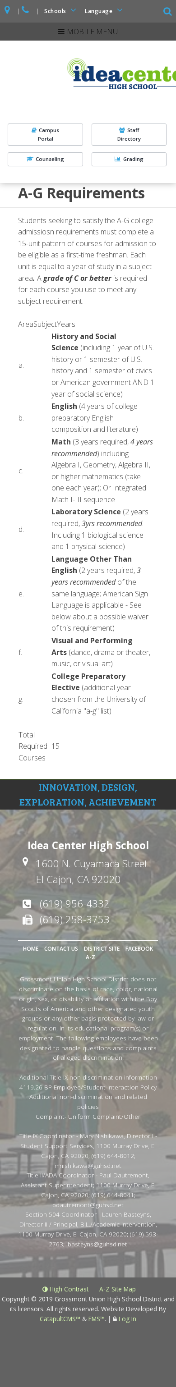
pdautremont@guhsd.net (88, 1204)
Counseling (50, 159)
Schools (56, 11)
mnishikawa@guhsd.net (88, 1165)
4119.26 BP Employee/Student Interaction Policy (88, 1087)
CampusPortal (49, 134)
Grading (133, 159)
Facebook (139, 948)
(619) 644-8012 (113, 1155)
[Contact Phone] (26, 11)
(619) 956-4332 (75, 903)
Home (30, 948)
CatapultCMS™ (60, 1318)
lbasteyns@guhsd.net (96, 1244)
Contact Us (61, 948)
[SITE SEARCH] (168, 12)
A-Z (90, 957)
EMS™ (96, 1318)
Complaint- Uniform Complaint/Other (88, 1116)
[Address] (8, 11)
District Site (102, 948)
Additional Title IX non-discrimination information (88, 1077)
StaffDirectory (129, 134)
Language (99, 11)
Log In (127, 1318)
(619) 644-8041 (113, 1194)
